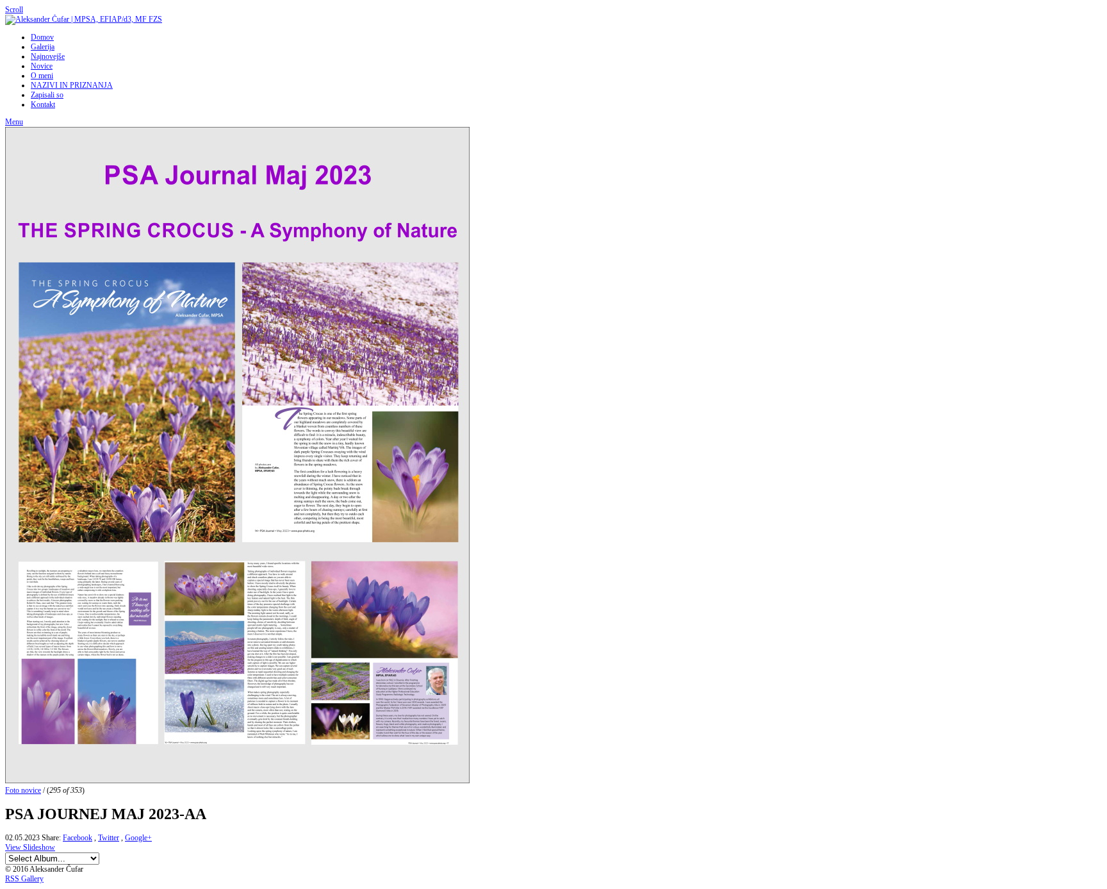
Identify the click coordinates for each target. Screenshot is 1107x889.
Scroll (14, 9)
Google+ (138, 837)
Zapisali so (47, 94)
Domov (42, 37)
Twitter (108, 837)
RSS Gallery (24, 878)
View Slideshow (30, 847)
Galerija (42, 46)
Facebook (77, 837)
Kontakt (43, 104)
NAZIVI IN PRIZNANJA (72, 85)
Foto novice (23, 790)
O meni (42, 75)
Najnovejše (48, 56)
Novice (42, 66)
